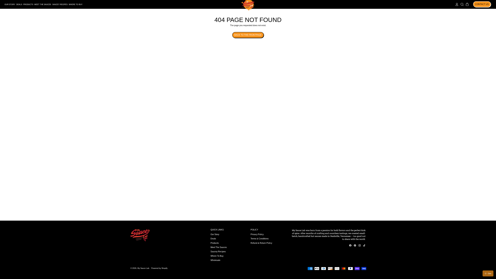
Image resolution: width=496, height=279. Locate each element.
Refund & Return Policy (261, 243)
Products (28, 4)
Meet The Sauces (42, 4)
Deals (19, 4)
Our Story (10, 4)
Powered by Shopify (159, 268)
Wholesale (215, 260)
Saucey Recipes (60, 4)
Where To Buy (75, 4)
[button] (462, 4)
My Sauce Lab (143, 268)
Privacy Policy (257, 234)
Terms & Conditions (260, 239)
